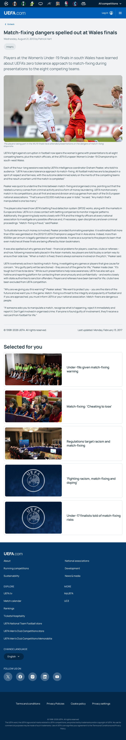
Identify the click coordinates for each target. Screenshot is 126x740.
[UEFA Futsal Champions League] (49, 3)
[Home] (13, 553)
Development (72, 568)
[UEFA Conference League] (23, 3)
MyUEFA (68, 593)
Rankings (9, 608)
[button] (119, 13)
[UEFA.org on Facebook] (20, 680)
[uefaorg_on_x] (8, 680)
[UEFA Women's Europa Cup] (32, 3)
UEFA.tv (8, 593)
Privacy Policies (55, 703)
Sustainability (11, 576)
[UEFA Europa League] (14, 3)
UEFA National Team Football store (23, 623)
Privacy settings (101, 703)
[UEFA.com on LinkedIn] (45, 680)
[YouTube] (57, 680)
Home (15, 13)
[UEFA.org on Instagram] (32, 680)
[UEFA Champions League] (6, 3)
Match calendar (12, 601)
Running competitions (16, 568)
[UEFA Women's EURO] (75, 3)
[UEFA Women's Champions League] (40, 3)
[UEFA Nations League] (57, 3)
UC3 (66, 601)
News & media (72, 576)
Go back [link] (10, 24)
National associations (77, 560)
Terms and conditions (28, 703)
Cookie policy (78, 703)
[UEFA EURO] (66, 3)
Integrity (10, 46)
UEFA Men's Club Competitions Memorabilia (28, 638)
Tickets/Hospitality (14, 616)
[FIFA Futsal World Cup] (83, 3)
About (7, 560)
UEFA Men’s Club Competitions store (24, 631)
